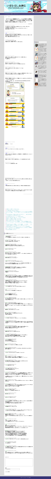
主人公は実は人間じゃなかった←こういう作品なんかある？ (14, 216)
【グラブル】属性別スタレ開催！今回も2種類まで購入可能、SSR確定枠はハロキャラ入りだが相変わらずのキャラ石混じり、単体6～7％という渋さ (40, 59)
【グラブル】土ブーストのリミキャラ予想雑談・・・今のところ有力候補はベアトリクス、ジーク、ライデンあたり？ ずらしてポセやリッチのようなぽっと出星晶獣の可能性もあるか (18, 222)
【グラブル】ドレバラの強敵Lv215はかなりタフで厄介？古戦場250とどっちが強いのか (42, 54)
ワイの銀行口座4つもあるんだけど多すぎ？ (12, 210)
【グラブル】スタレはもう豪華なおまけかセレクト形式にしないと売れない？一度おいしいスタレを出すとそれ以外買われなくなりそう (40, 50)
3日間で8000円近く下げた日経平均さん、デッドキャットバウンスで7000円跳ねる (18, 226)
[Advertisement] (18, 49)
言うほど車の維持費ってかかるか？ (11, 229)
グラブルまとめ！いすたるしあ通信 (26, 477)
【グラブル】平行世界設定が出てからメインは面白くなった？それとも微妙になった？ (42, 63)
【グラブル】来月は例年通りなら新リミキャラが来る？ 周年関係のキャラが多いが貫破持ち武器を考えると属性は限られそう (40, 85)
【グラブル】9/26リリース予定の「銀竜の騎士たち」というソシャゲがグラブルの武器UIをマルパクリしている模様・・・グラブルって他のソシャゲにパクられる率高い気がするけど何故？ (18, 212)
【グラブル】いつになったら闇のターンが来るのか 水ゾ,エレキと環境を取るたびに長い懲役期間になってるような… (40, 67)
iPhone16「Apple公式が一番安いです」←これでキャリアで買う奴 (15, 217)
